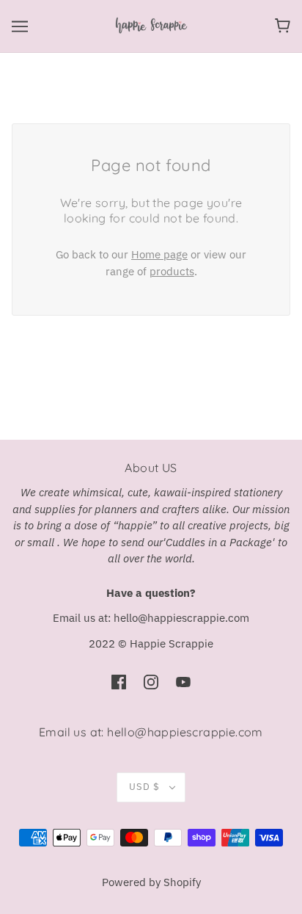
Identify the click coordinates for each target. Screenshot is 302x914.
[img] (119, 681)
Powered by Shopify (151, 882)
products (172, 271)
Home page (159, 254)
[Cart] (282, 25)
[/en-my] (151, 25)
